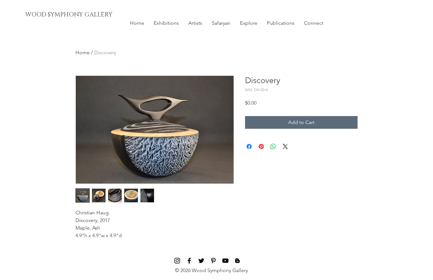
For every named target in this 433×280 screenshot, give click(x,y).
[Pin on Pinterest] (261, 146)
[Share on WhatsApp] (273, 146)
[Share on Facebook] (249, 146)
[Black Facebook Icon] (189, 260)
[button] (166, 23)
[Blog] (237, 260)
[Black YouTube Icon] (225, 260)
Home (82, 52)
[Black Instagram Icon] (177, 260)
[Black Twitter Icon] (201, 260)
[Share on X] (285, 146)
